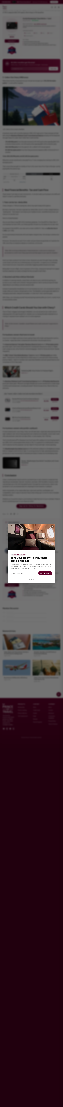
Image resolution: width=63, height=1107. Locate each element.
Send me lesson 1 (45, 573)
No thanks (31, 579)
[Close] (52, 526)
